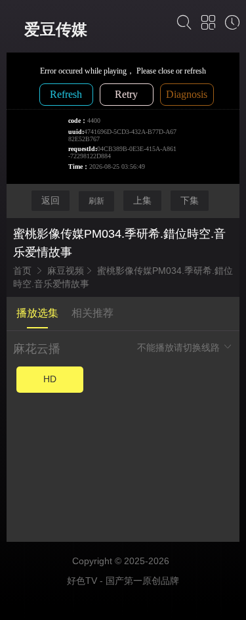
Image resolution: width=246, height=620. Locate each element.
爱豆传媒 (55, 29)
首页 (22, 270)
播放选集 (37, 313)
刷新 (96, 201)
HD (49, 379)
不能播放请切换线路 (179, 347)
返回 (50, 200)
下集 (189, 200)
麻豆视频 (65, 270)
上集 (142, 200)
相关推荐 (92, 313)
